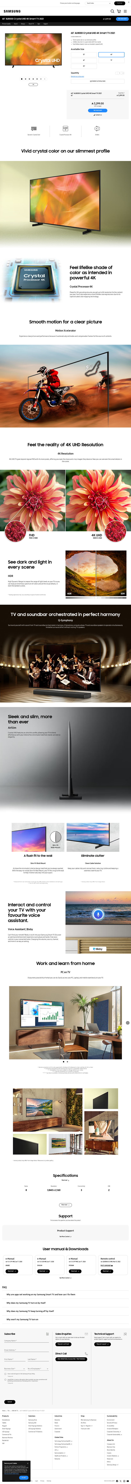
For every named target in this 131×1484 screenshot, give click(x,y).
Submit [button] (10, 1402)
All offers (83, 1423)
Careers (109, 1453)
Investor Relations (112, 1456)
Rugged (4, 1426)
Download (64, 1180)
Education (57, 1420)
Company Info (111, 1444)
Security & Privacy (112, 1423)
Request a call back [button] (63, 1344)
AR (33, 84)
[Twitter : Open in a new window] (120, 1481)
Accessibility (110, 1426)
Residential (5, 1440)
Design (23, 24)
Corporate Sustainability (114, 1434)
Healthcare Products (60, 1456)
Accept (24, 1477)
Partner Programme (60, 1447)
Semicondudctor (59, 1453)
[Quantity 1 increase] (123, 73)
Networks (57, 1459)
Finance (57, 1426)
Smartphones (6, 1420)
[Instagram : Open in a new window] (124, 1481)
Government (58, 1428)
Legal (36, 1481)
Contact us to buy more (98, 81)
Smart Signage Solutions (35, 1426)
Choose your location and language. (70, 3)
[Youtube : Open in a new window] (128, 1481)
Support (46, 24)
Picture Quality (6, 24)
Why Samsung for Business (88, 1420)
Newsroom (110, 1459)
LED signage (5, 1432)
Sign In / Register (86, 1426)
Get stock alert (122, 19)
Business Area (111, 1447)
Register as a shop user (77, 76)
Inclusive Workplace (112, 1428)
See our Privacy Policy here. (11, 1473)
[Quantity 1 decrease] (116, 73)
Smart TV (31, 24)
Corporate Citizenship (113, 1432)
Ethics (109, 1462)
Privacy (42, 1481)
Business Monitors (7, 1437)
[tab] (22, 79)
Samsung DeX (32, 1423)
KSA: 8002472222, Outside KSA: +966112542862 (71, 1359)
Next (128, 1023)
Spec (39, 24)
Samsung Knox (32, 1420)
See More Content (65, 1236)
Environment (110, 1420)
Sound (15, 24)
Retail (56, 1423)
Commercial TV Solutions (35, 1432)
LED (56, 1450)
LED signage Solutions (34, 1428)
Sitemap (49, 1481)
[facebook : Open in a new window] (117, 1481)
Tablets (4, 1423)
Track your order (85, 1428)
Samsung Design (112, 1465)
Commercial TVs (6, 1434)
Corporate (57, 1432)
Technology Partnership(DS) (63, 1444)
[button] (112, 11)
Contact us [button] (99, 115)
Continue (119, 3)
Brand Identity (111, 1450)
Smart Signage (6, 1428)
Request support (101, 1344)
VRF (3, 1443)
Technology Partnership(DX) (63, 1441)
